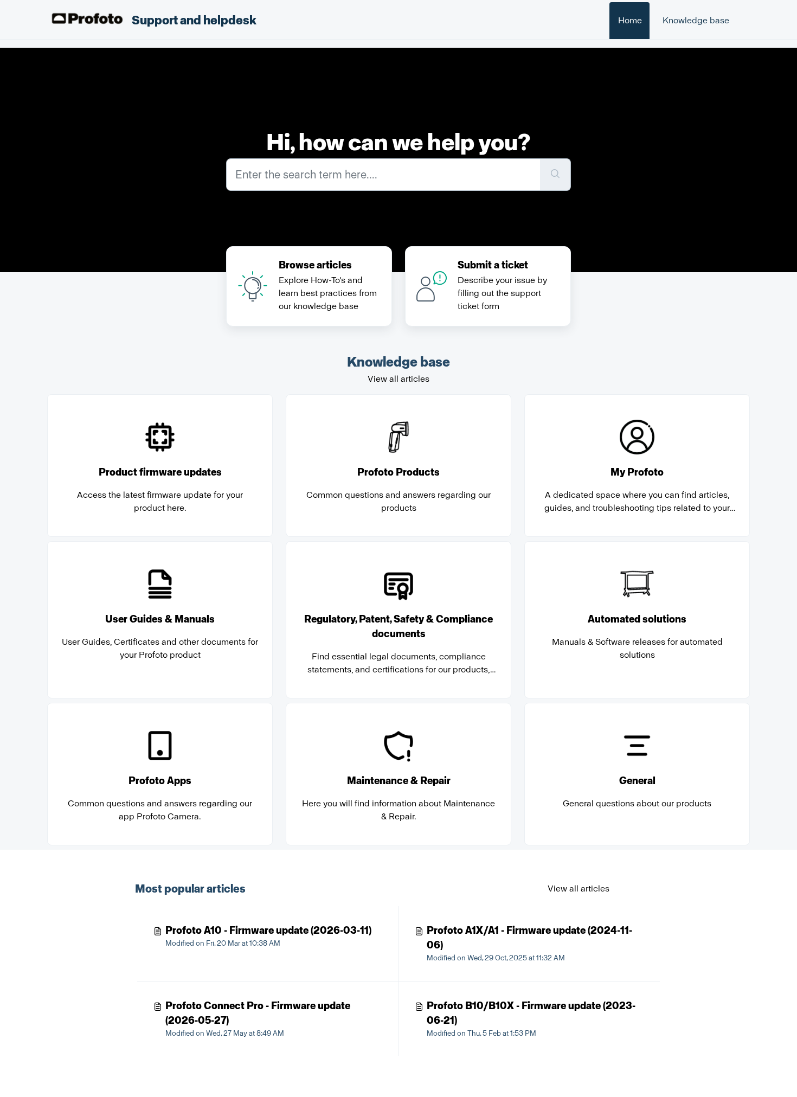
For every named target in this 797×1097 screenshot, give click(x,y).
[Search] (555, 174)
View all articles (398, 379)
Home (630, 20)
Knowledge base (696, 20)
